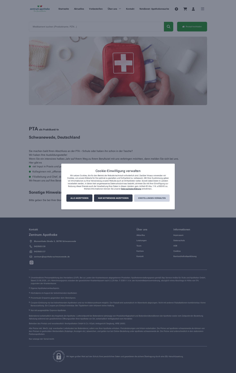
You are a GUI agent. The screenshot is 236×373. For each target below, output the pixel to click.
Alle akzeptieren (79, 198)
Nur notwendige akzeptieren (113, 198)
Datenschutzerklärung (131, 189)
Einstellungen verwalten (152, 198)
